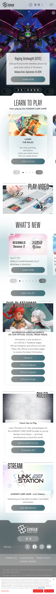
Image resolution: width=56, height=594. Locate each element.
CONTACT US (11, 557)
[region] (28, 585)
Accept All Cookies (38, 591)
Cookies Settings (27, 558)
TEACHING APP (28, 450)
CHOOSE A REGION (28, 561)
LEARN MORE (28, 79)
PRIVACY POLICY (43, 557)
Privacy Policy (41, 588)
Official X (28, 357)
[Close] (53, 579)
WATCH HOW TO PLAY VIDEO (28, 444)
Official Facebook (28, 364)
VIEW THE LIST (28, 293)
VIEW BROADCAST (28, 507)
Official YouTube (28, 379)
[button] (6, 91)
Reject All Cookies (49, 591)
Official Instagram (28, 372)
